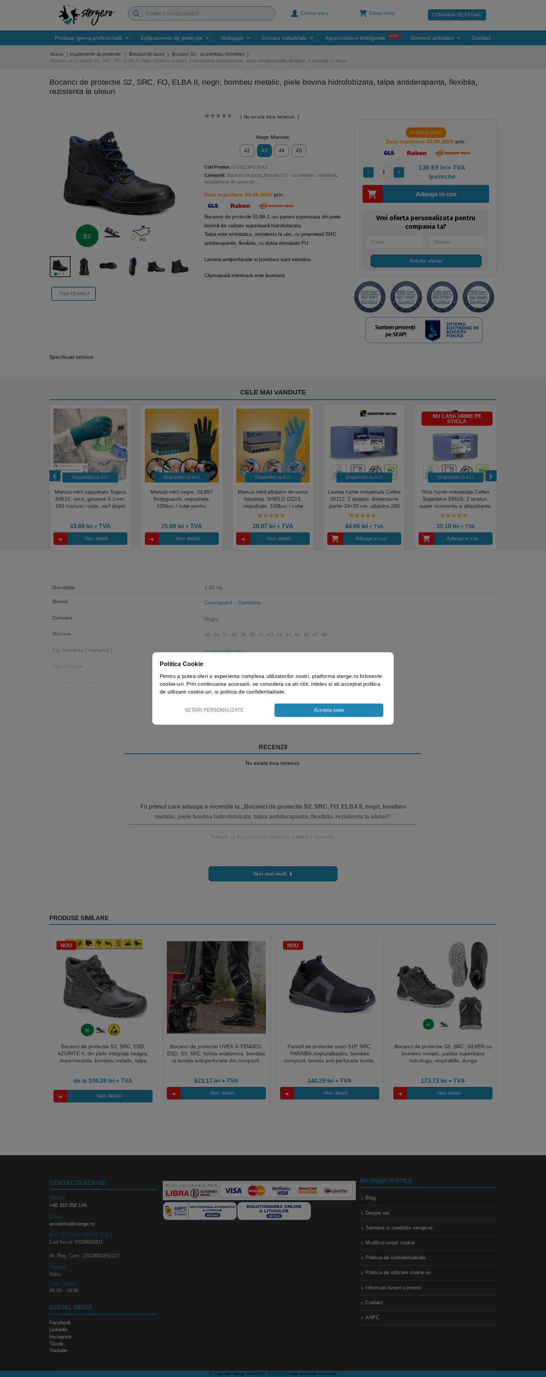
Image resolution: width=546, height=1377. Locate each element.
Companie (302, 733)
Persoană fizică (250, 733)
